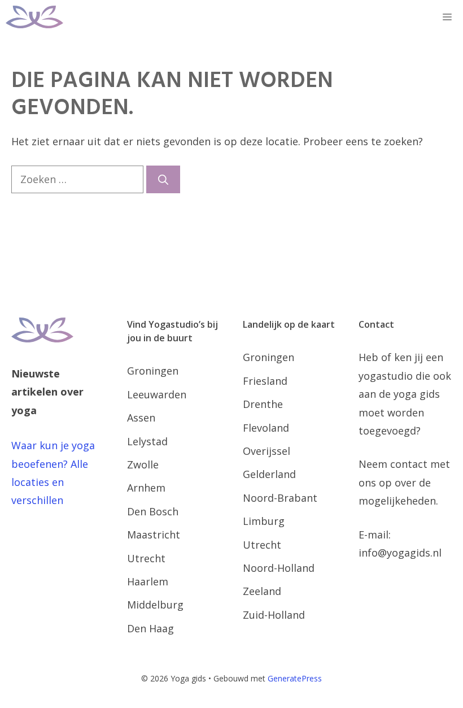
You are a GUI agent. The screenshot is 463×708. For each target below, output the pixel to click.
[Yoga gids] (34, 17)
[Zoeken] (163, 179)
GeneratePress (295, 678)
